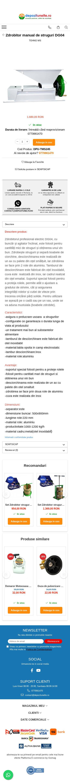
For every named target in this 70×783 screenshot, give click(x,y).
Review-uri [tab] (11, 450)
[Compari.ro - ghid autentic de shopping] (35, 770)
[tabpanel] (35, 79)
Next (65, 83)
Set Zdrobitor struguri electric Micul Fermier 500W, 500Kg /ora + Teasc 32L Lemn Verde (18, 504)
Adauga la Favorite (34, 162)
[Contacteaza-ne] (49, 27)
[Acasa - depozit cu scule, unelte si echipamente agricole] (35, 16)
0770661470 (37, 691)
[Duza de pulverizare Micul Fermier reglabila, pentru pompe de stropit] (51, 564)
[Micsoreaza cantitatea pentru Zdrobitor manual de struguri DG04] (17, 141)
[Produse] (4, 28)
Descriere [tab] (9, 224)
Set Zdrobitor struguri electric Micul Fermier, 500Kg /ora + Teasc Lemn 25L (51, 504)
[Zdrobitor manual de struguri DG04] (35, 79)
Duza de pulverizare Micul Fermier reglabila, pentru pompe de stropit (51, 586)
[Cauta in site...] (66, 27)
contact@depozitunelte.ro (36, 695)
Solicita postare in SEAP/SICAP (33, 169)
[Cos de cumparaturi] (58, 27)
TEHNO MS (35, 40)
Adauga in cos (44, 142)
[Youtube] (38, 670)
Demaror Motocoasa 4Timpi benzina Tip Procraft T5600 (18, 586)
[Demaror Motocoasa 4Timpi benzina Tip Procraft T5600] (18, 564)
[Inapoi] (2, 35)
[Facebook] (32, 670)
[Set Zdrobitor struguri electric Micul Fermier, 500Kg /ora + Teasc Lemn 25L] (51, 487)
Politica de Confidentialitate (39, 649)
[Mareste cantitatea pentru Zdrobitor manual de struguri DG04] (27, 141)
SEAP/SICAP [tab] (11, 444)
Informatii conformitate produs (19, 437)
